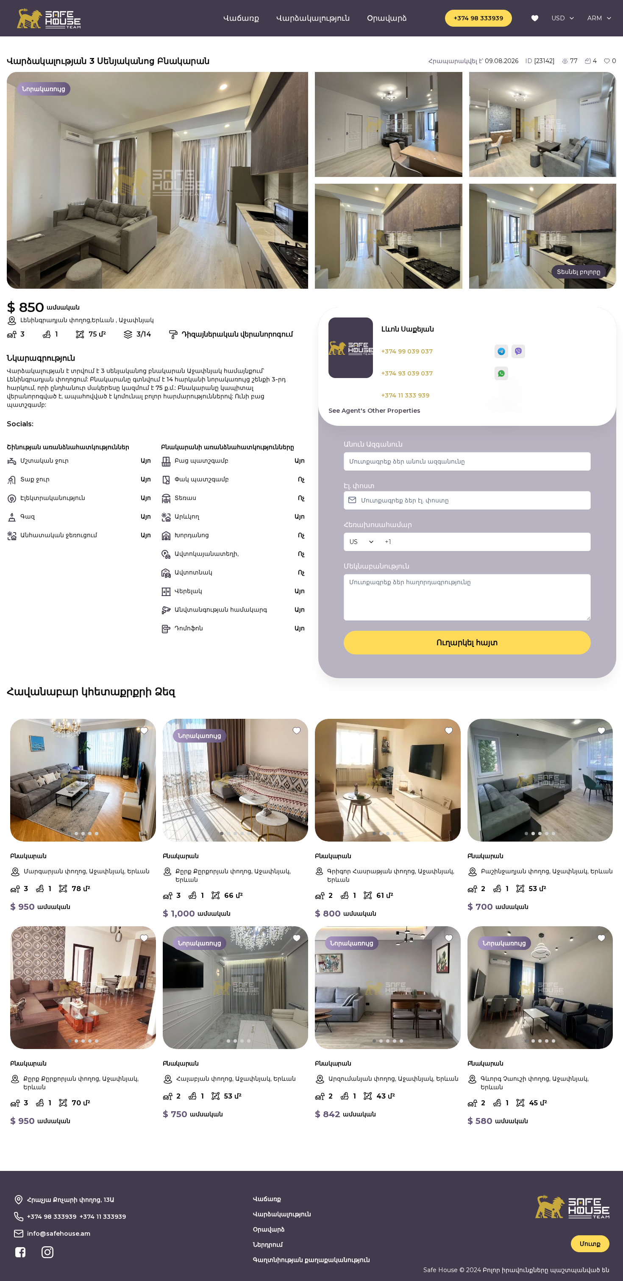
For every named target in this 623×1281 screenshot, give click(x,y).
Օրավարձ (387, 18)
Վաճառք (241, 18)
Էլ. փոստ (359, 486)
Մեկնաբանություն (376, 566)
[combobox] (563, 18)
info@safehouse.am (58, 1233)
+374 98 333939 (478, 18)
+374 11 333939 (103, 1216)
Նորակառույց (43, 89)
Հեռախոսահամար (378, 525)
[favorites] (535, 18)
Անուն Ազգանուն (373, 444)
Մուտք (590, 1244)
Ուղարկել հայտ (467, 642)
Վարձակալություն (313, 18)
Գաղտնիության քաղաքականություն (311, 1260)
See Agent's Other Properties (374, 410)
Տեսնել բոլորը (579, 272)
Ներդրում (268, 1244)
